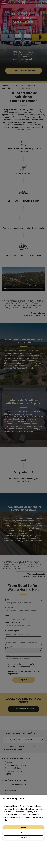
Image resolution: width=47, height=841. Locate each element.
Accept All (23, 827)
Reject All (23, 832)
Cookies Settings (23, 837)
